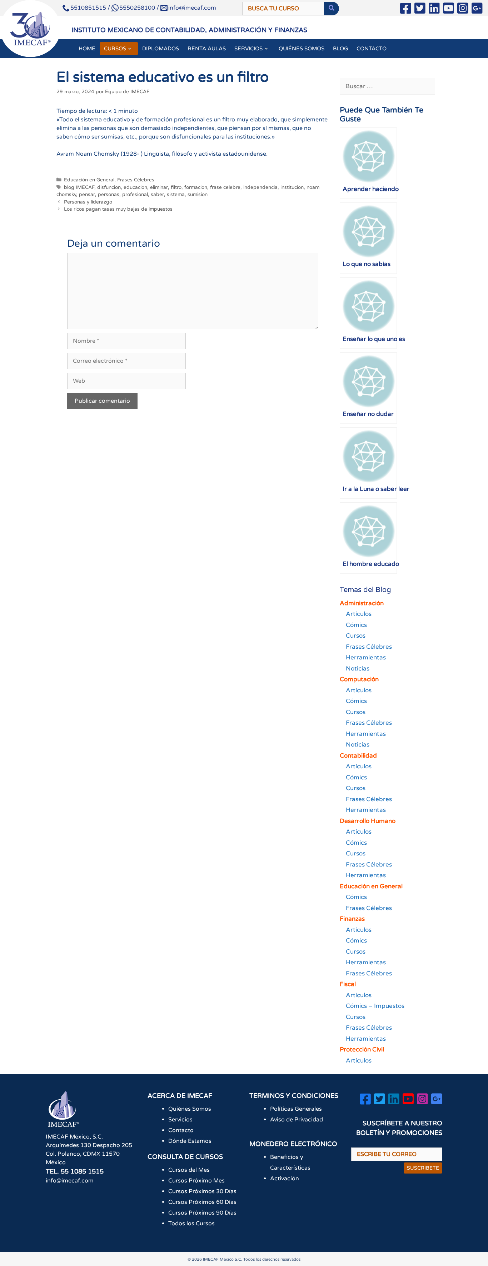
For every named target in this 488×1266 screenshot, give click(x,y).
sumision (198, 194)
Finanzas (352, 919)
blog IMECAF (79, 187)
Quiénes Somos (189, 1108)
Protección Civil (362, 1049)
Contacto (181, 1130)
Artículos (359, 614)
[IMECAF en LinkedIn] (434, 9)
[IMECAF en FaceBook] (405, 9)
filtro (176, 187)
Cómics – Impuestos (375, 1006)
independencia (260, 187)
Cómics (356, 625)
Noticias (357, 668)
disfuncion (109, 187)
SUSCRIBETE (423, 1168)
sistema (176, 194)
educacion (135, 187)
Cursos (355, 635)
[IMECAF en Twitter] (419, 9)
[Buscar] (331, 8)
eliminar (159, 187)
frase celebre (225, 187)
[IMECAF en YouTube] (448, 9)
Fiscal (348, 984)
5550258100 (137, 7)
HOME (87, 48)
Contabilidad (358, 755)
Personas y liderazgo (88, 202)
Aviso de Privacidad (296, 1119)
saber (157, 194)
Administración (362, 603)
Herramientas (366, 657)
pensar (87, 194)
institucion (292, 187)
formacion (195, 187)
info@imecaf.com (192, 7)
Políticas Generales (296, 1108)
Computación (359, 679)
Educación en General (89, 180)
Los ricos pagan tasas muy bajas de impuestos (118, 209)
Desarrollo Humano (367, 821)
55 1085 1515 (82, 1171)
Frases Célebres (135, 180)
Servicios (180, 1119)
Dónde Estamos (189, 1141)
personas (108, 194)
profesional (135, 194)
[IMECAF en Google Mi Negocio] (477, 9)
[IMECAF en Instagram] (462, 9)
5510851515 (88, 7)
